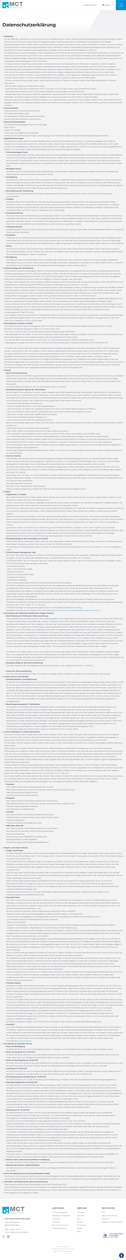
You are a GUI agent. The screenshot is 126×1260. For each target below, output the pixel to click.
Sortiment (80, 1216)
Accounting (56, 1219)
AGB (103, 1212)
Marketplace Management (61, 1216)
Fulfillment (56, 1222)
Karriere (79, 1222)
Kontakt (79, 1228)
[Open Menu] (121, 5)
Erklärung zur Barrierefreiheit (112, 1222)
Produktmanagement (59, 1212)
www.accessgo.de (25, 1041)
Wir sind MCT (81, 1225)
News (79, 1219)
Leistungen (81, 1212)
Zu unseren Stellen (90, 5)
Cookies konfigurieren (63, 1246)
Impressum (106, 1219)
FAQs (79, 1231)
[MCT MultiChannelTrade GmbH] (12, 5)
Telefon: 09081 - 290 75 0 (13, 1229)
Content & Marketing (59, 1228)
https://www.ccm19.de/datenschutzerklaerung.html (80, 610)
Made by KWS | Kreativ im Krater (63, 1251)
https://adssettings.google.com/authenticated (84, 657)
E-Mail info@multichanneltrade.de (16, 1232)
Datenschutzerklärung (109, 1216)
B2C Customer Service (60, 1225)
